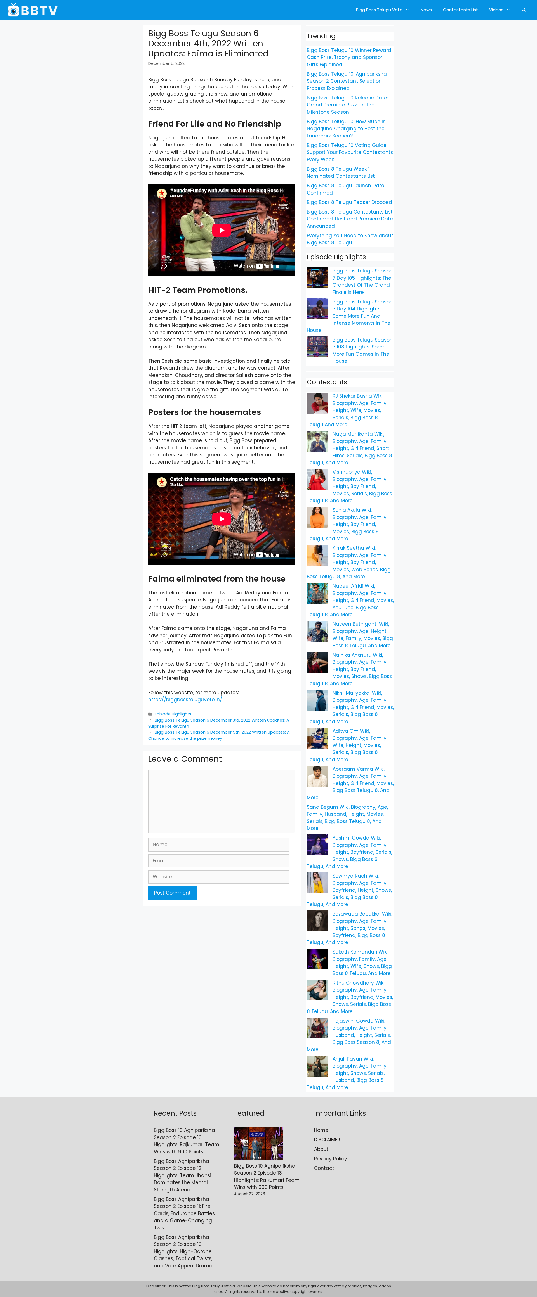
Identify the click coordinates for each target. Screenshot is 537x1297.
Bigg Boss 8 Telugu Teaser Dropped (349, 202)
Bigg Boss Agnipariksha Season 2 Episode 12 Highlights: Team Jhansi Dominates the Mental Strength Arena (182, 1175)
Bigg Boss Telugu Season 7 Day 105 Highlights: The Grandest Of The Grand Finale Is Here (363, 281)
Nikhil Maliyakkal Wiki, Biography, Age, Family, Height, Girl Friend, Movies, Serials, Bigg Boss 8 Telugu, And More (350, 707)
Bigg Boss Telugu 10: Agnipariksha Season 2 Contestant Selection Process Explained (347, 81)
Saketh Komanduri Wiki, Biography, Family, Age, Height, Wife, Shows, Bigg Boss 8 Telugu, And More (362, 963)
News (426, 10)
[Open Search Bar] (523, 9)
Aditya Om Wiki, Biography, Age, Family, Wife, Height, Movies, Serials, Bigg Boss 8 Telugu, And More (347, 745)
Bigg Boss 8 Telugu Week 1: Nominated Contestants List (341, 173)
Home (321, 1130)
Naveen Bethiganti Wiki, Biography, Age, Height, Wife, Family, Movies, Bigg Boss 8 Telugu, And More (363, 635)
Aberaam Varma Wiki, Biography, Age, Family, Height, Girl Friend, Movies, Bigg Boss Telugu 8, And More (350, 783)
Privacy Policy (330, 1158)
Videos (496, 10)
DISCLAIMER (327, 1139)
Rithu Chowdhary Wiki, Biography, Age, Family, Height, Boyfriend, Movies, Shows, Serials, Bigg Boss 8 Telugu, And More (350, 997)
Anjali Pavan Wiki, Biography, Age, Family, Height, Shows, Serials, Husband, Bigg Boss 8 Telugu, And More (347, 1073)
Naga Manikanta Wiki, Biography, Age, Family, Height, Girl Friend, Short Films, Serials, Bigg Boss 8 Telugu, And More (349, 448)
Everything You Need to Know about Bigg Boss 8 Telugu (350, 239)
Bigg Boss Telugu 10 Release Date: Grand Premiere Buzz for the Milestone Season (347, 104)
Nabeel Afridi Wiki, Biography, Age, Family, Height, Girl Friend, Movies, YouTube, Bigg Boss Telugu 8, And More (350, 600)
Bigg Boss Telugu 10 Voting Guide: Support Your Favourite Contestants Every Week (350, 152)
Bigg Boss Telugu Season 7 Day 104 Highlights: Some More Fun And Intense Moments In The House (350, 316)
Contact (324, 1168)
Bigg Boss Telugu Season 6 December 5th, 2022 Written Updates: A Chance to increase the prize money (219, 735)
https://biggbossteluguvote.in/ (185, 699)
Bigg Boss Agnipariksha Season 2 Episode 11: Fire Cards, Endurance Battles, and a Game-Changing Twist (185, 1213)
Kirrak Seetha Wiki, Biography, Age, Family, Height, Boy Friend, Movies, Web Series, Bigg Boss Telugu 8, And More (349, 562)
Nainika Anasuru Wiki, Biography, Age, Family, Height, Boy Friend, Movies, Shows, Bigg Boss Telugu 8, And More (349, 669)
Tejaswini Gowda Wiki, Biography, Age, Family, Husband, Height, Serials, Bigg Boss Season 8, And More (349, 1035)
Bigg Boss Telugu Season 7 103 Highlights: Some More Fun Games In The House (363, 350)
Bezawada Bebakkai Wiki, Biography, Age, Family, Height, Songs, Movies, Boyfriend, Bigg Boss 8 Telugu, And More (349, 928)
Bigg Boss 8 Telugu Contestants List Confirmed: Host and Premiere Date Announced (350, 218)
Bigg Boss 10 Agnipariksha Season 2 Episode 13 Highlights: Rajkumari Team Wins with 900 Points (186, 1141)
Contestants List (460, 10)
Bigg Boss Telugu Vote (379, 10)
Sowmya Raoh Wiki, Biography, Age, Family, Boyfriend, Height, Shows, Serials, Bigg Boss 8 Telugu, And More (349, 890)
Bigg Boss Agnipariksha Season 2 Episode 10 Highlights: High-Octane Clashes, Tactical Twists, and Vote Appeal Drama (183, 1251)
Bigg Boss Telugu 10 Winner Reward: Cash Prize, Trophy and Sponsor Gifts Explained (349, 57)
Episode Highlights (173, 714)
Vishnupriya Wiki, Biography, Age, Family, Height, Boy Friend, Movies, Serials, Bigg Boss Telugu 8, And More (349, 486)
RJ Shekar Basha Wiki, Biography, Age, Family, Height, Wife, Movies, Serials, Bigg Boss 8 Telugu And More (347, 410)
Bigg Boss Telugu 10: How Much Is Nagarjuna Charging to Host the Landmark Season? (346, 128)
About (321, 1149)
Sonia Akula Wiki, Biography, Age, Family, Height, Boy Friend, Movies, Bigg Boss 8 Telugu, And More (347, 524)
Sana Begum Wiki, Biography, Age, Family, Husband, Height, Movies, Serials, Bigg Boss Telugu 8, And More (347, 818)
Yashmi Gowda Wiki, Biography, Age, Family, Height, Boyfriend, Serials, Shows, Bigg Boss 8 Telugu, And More (349, 852)
